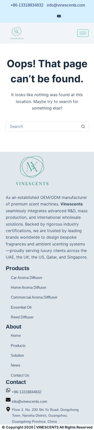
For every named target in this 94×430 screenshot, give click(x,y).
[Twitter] (68, 15)
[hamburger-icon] (82, 33)
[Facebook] (39, 15)
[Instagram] (49, 15)
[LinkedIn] (30, 15)
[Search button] (83, 126)
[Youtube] (59, 15)
